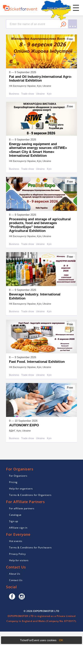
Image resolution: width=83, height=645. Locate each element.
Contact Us (15, 580)
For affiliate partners (21, 508)
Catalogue (15, 515)
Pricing (13, 482)
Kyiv (49, 94)
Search (63, 24)
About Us (14, 573)
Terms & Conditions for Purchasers (30, 547)
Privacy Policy (17, 554)
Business (14, 94)
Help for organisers (21, 488)
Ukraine (40, 94)
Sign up (13, 521)
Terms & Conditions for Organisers (30, 495)
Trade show (27, 94)
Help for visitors (19, 560)
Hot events (15, 541)
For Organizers (18, 475)
